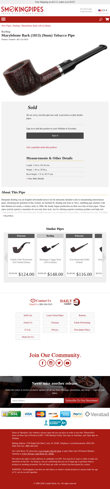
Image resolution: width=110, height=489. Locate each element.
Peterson (21, 236)
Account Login (86, 9)
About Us (27, 322)
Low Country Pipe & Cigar (50, 451)
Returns (82, 315)
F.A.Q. (28, 330)
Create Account (86, 12)
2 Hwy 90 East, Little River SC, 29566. (38, 454)
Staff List (28, 315)
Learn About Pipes (55, 315)
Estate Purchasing (82, 322)
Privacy (55, 330)
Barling (16, 25)
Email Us (33, 304)
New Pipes (6, 25)
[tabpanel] (21, 255)
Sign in (55, 135)
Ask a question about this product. (41, 147)
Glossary (55, 322)
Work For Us (28, 337)
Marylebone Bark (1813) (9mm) (36, 25)
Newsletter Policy (82, 330)
